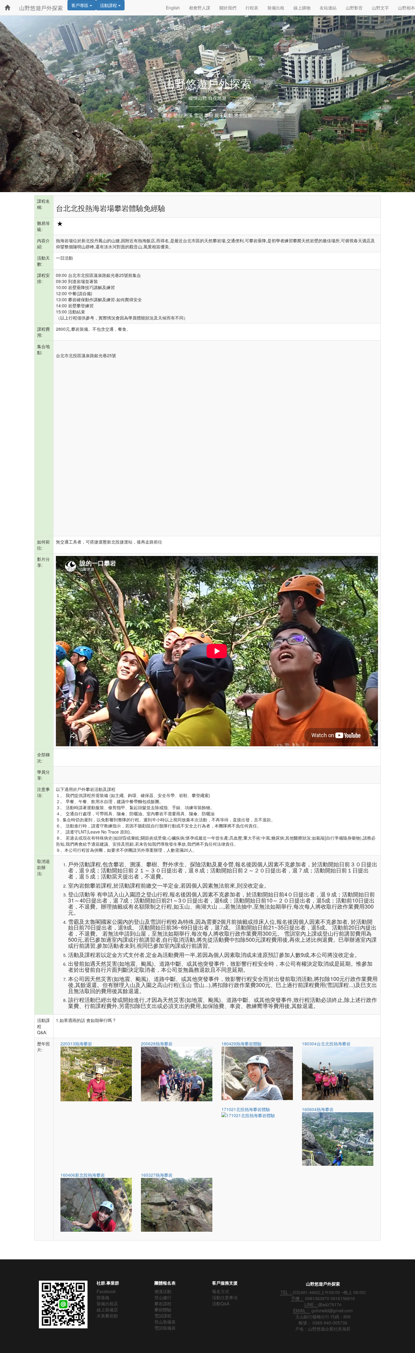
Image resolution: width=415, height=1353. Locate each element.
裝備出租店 (107, 1303)
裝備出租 (275, 8)
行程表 (251, 8)
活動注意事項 (225, 1297)
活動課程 (109, 5)
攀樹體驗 (162, 1309)
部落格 (103, 1297)
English (173, 8)
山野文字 (380, 8)
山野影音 (354, 8)
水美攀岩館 (107, 1316)
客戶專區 (80, 5)
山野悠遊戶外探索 (41, 8)
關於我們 (227, 8)
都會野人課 (199, 8)
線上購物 (301, 8)
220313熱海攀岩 (76, 1044)
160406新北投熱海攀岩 (82, 1175)
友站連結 (328, 8)
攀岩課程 (162, 1303)
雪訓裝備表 (165, 1328)
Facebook (106, 1291)
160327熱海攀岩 (157, 1175)
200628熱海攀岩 (157, 1044)
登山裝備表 (165, 1322)
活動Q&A (220, 1303)
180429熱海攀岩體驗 (241, 1044)
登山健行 (162, 1297)
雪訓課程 (162, 1316)
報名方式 (220, 1291)
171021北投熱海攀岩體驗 (245, 1109)
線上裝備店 (107, 1309)
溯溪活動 (162, 1291)
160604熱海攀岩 (318, 1109)
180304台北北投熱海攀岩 (326, 1044)
